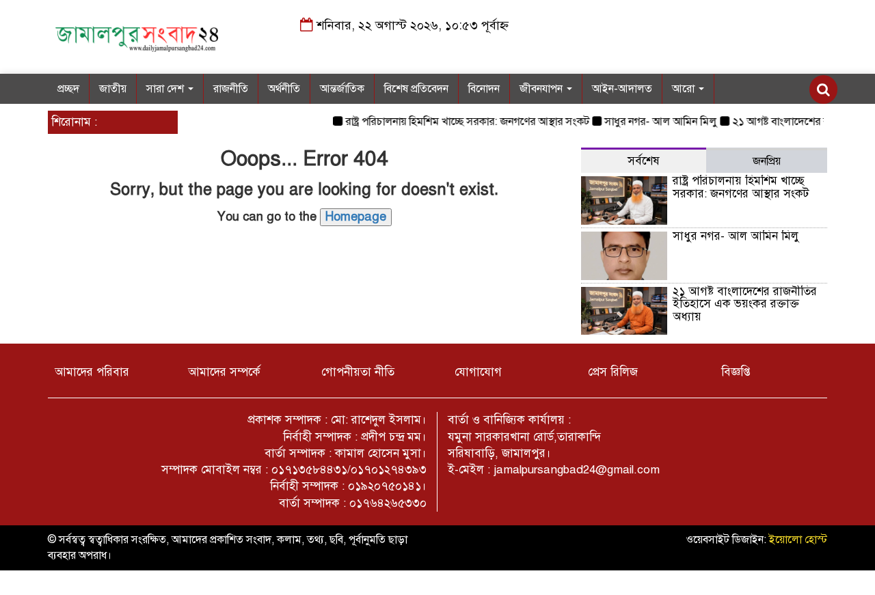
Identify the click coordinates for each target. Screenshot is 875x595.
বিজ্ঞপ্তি (736, 372)
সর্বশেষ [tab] (644, 161)
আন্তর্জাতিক (342, 89)
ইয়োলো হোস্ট (798, 539)
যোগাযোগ (478, 372)
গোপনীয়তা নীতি (357, 372)
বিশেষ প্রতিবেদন (416, 89)
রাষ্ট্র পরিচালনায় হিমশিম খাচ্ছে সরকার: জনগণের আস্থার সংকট (462, 121)
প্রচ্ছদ (68, 89)
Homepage (355, 216)
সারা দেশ (166, 89)
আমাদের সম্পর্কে (224, 372)
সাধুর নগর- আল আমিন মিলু (655, 121)
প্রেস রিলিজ (613, 372)
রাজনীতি (230, 89)
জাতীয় (112, 89)
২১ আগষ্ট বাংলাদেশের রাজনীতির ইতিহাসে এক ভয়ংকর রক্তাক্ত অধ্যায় (745, 304)
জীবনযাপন (542, 89)
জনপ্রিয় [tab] (767, 161)
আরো (684, 89)
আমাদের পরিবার (92, 372)
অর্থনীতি (284, 89)
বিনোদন (484, 89)
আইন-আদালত (622, 89)
